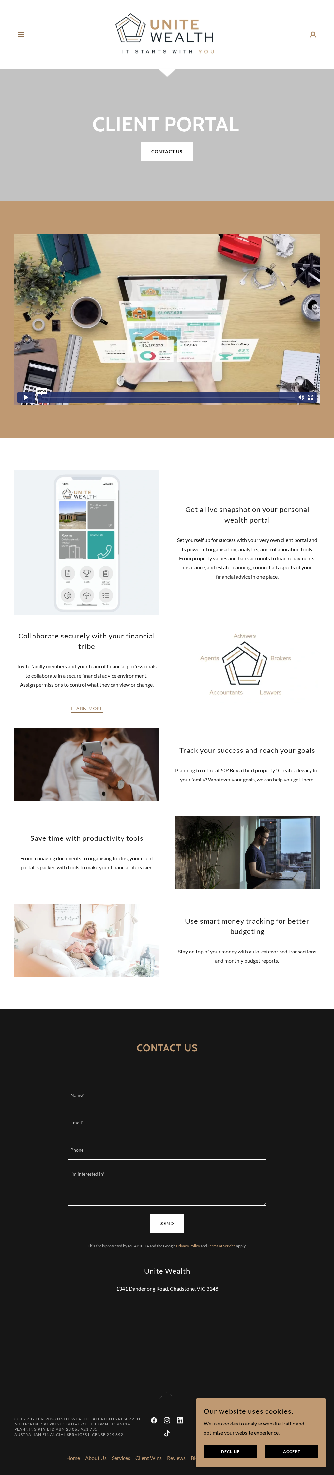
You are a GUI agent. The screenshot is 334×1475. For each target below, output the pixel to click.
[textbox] (167, 1095)
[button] (20, 34)
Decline (230, 1451)
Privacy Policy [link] (188, 1245)
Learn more (87, 708)
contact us (167, 151)
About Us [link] (96, 1458)
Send (167, 1223)
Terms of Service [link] (221, 1245)
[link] (167, 34)
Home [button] (73, 1458)
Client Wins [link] (148, 1458)
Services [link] (121, 1458)
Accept (291, 1451)
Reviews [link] (176, 1458)
